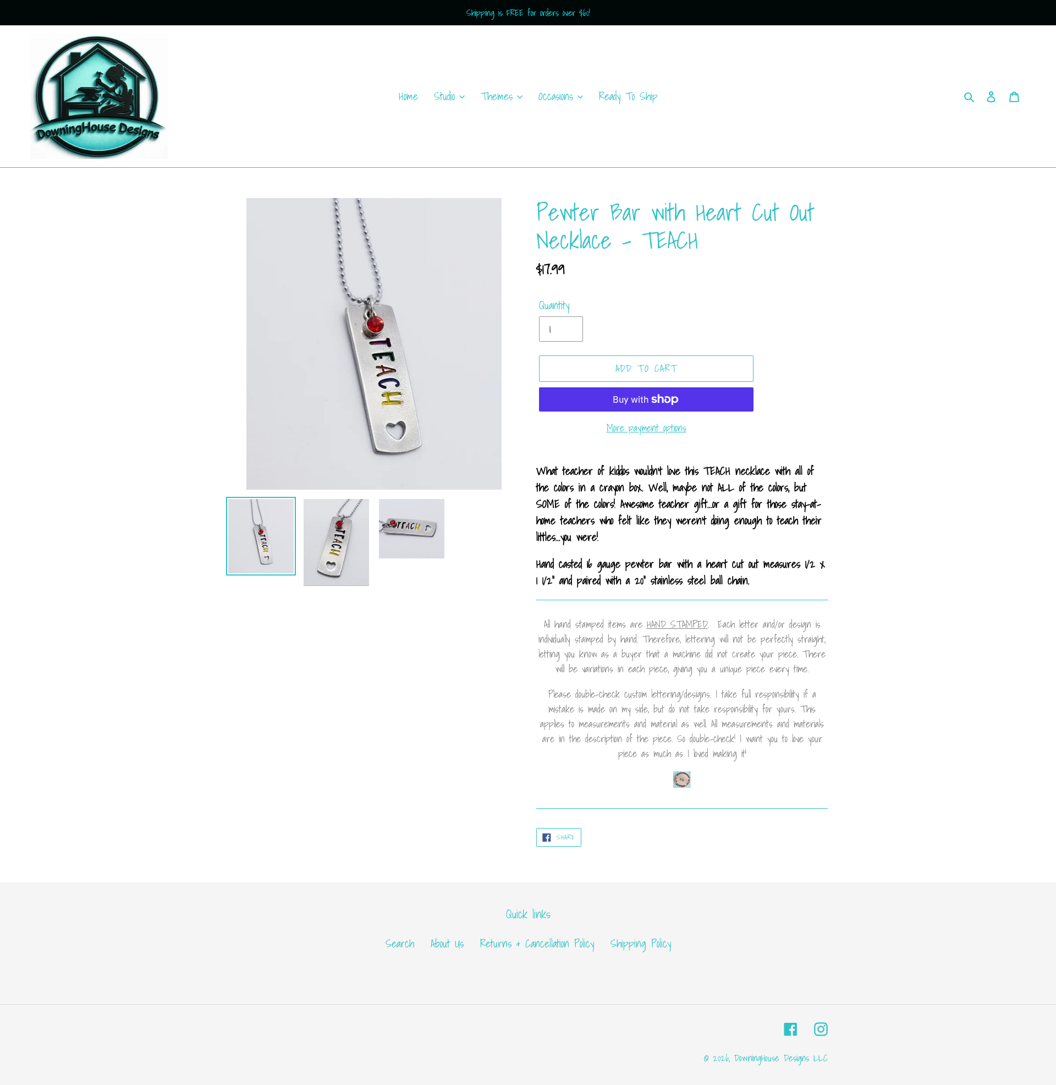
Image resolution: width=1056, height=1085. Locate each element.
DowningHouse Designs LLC (781, 1057)
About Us (447, 943)
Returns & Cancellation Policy (537, 943)
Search (400, 943)
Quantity (554, 305)
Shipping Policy (640, 943)
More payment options (646, 427)
